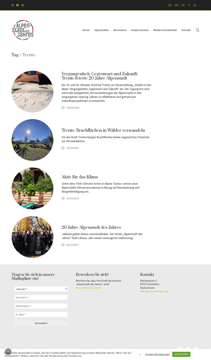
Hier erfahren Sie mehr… (90, 288)
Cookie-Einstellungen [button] (157, 354)
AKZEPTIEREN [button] (181, 354)
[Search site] (197, 30)
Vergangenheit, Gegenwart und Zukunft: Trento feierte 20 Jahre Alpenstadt (100, 76)
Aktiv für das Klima (80, 177)
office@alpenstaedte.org (154, 291)
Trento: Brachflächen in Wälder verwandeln (103, 130)
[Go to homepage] (23, 30)
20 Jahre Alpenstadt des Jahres (91, 227)
